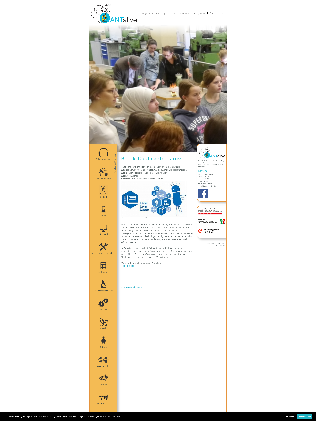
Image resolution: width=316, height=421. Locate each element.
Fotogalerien (200, 13)
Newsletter (185, 13)
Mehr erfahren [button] (114, 416)
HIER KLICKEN (127, 266)
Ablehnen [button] (290, 417)
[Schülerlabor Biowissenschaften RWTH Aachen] (158, 199)
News (173, 13)
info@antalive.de (209, 186)
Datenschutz (220, 243)
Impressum (210, 243)
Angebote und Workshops (154, 13)
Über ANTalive (216, 13)
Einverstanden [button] (305, 417)
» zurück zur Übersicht (131, 287)
